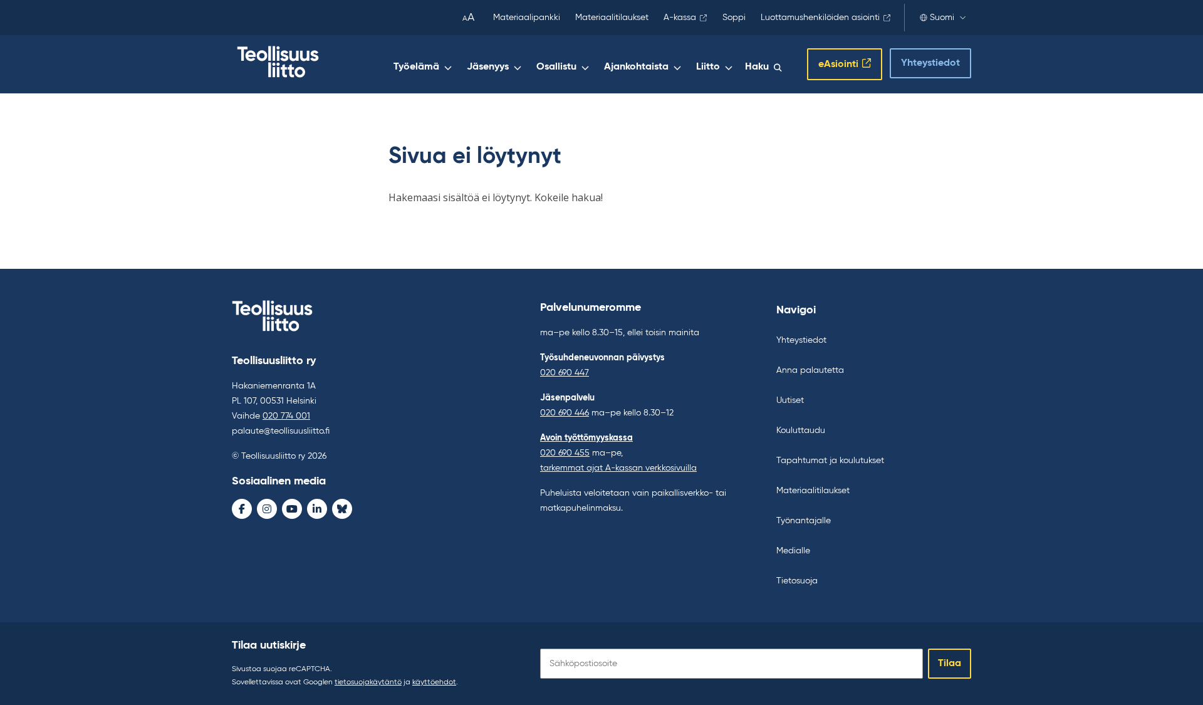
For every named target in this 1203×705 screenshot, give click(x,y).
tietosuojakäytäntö (368, 682)
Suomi (942, 17)
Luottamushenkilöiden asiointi (820, 17)
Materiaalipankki (526, 17)
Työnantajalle (803, 520)
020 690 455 (565, 453)
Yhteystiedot (930, 63)
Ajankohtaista (636, 67)
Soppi (734, 17)
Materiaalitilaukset (611, 17)
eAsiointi (838, 65)
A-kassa (680, 17)
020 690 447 (564, 372)
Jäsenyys (488, 67)
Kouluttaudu (800, 430)
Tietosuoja (797, 581)
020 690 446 (564, 413)
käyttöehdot (434, 682)
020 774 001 (286, 416)
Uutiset (790, 400)
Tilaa (949, 664)
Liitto (708, 67)
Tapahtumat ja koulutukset (830, 460)
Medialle (793, 550)
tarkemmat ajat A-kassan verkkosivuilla (618, 468)
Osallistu (556, 67)
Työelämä (416, 67)
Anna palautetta (810, 370)
